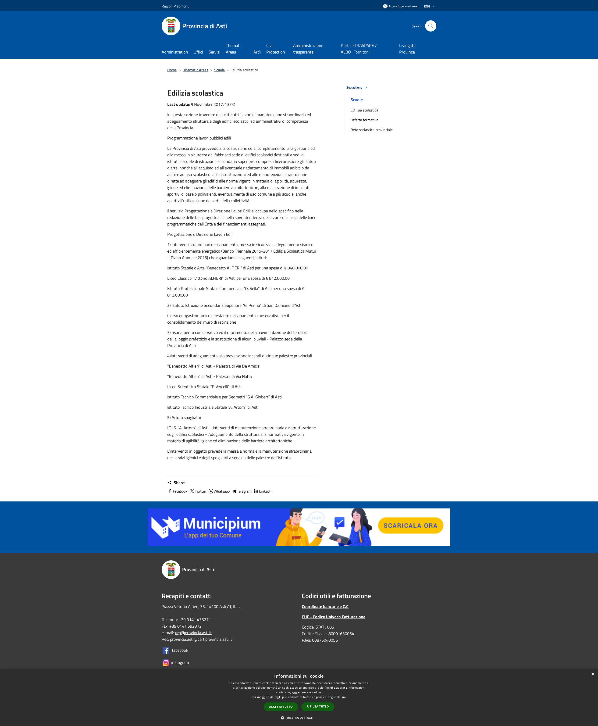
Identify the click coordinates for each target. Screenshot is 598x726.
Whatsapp (222, 491)
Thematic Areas (195, 70)
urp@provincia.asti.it (193, 632)
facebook (180, 650)
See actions (354, 87)
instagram (180, 662)
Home (172, 70)
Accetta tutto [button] (281, 707)
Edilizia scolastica (364, 110)
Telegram (244, 491)
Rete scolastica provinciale (372, 129)
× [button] (592, 674)
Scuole (219, 70)
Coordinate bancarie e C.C (325, 606)
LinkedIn (266, 491)
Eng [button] (427, 6)
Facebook (180, 491)
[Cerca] (430, 26)
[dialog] (299, 697)
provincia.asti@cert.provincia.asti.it (201, 639)
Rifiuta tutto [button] (318, 706)
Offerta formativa (364, 120)
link (344, 697)
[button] (298, 717)
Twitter (200, 491)
